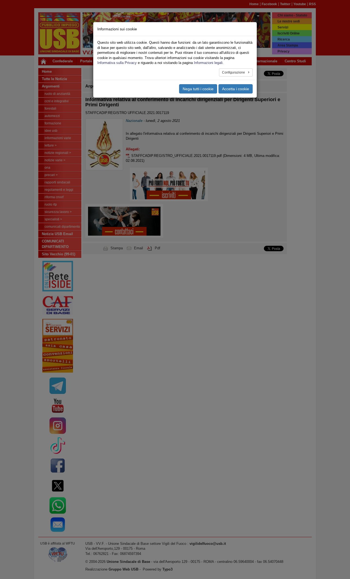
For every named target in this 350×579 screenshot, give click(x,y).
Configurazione (234, 72)
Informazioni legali (208, 63)
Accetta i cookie (235, 89)
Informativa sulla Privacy (117, 63)
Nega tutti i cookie (198, 89)
